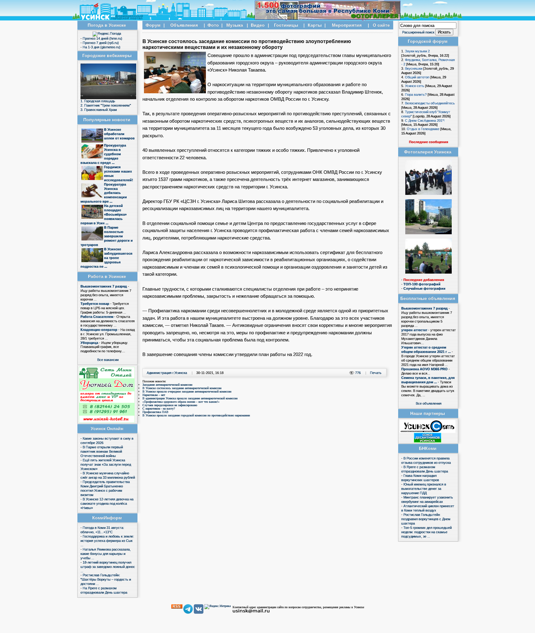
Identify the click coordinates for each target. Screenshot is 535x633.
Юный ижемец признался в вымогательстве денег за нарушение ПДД (423, 488)
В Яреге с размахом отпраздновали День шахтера (424, 469)
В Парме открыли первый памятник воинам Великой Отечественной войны (101, 451)
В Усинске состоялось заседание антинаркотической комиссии (181, 388)
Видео (258, 25)
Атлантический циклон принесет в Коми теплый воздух (427, 508)
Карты (315, 25)
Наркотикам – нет (153, 395)
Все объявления (428, 403)
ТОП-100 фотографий (422, 284)
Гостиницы (286, 25)
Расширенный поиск (418, 32)
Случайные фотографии (424, 288)
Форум (153, 25)
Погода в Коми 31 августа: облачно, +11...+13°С (102, 530)
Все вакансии (108, 360)
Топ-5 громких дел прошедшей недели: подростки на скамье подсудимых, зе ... (426, 532)
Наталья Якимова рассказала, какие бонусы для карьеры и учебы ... (105, 553)
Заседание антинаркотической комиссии (167, 384)
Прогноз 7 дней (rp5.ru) (101, 43)
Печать (375, 373)
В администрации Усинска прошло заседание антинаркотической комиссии (189, 398)
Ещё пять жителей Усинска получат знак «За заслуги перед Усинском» (105, 464)
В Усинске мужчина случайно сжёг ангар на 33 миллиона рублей (107, 475)
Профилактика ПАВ (155, 412)
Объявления (184, 25)
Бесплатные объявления (427, 298)
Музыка (234, 25)
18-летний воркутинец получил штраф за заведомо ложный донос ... (107, 566)
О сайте (381, 25)
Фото (213, 25)
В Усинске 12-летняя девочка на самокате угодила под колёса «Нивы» (106, 503)
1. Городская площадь (97, 101)
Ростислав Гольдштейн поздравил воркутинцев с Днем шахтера (425, 519)
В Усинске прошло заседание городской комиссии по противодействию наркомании (196, 415)
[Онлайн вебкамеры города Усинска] (108, 98)
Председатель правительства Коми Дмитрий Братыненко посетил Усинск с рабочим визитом (105, 488)
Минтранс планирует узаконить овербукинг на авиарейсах (427, 499)
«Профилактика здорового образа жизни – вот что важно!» (181, 401)
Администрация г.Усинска (167, 373)
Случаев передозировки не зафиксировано (169, 405)
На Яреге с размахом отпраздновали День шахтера (103, 590)
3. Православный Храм (98, 110)
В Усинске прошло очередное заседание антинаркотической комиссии (186, 391)
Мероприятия (347, 25)
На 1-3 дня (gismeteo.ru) (101, 47)
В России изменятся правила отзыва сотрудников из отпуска (426, 460)
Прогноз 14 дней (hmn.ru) (102, 38)
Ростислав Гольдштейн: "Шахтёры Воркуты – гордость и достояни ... (105, 579)
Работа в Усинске (107, 276)
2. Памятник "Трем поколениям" (105, 105)
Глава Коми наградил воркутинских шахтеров (420, 478)
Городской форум (427, 41)
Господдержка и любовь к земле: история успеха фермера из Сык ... (107, 540)
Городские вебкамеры (107, 55)
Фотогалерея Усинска (427, 152)
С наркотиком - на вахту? (158, 408)
